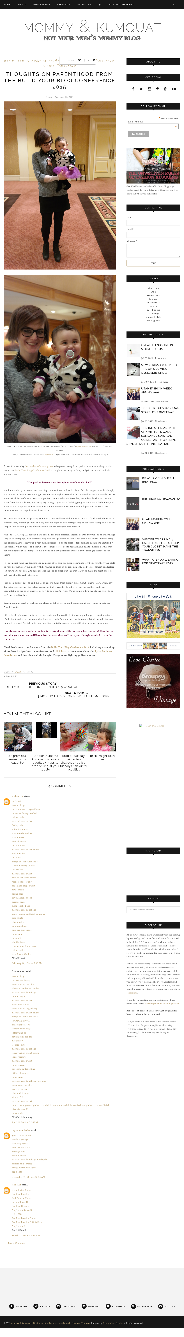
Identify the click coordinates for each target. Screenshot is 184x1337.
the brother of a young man (39, 466)
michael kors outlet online (25, 849)
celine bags (17, 893)
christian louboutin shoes (25, 861)
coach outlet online (22, 833)
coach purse (18, 837)
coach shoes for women (24, 946)
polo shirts (17, 918)
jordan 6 (16, 801)
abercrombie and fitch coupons (28, 914)
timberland (17, 869)
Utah (153, 292)
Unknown (17, 796)
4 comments (10, 676)
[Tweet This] (79, 60)
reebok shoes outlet (22, 881)
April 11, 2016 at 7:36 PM (25, 1122)
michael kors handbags (24, 909)
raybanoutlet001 (21, 1130)
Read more (161, 358)
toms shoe (17, 934)
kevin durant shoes (22, 897)
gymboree (49, 454)
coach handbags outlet (23, 885)
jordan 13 (17, 938)
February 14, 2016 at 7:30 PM (27, 963)
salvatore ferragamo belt (24, 813)
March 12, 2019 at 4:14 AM (26, 1235)
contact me (131, 992)
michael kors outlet (22, 821)
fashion (153, 299)
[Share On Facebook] (84, 60)
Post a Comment (17, 1243)
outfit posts (153, 310)
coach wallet (18, 853)
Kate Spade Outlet (21, 954)
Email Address (152, 121)
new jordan (18, 889)
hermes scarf (18, 902)
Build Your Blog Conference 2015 (32, 470)
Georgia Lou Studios (113, 1323)
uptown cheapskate (83, 446)
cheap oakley (18, 922)
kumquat (45, 61)
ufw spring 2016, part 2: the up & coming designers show (159, 369)
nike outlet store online (24, 877)
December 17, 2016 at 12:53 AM (28, 1177)
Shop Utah (153, 288)
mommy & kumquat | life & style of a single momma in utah (41, 1323)
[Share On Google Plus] (89, 60)
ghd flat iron (18, 942)
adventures (153, 295)
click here (60, 651)
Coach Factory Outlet (23, 865)
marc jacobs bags (21, 905)
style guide (153, 320)
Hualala (16, 1184)
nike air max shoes (21, 930)
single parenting (59, 66)
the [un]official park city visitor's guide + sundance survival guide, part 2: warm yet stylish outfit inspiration (152, 436)
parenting (104, 61)
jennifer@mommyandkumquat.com (162, 1003)
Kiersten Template (81, 1323)
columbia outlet (20, 829)
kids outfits (153, 302)
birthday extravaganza (161, 498)
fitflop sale (17, 825)
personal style (154, 317)
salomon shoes (19, 926)
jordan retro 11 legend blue (26, 809)
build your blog (20, 61)
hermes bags (18, 805)
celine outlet (18, 817)
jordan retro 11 (19, 845)
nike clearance (19, 841)
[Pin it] (94, 60)
